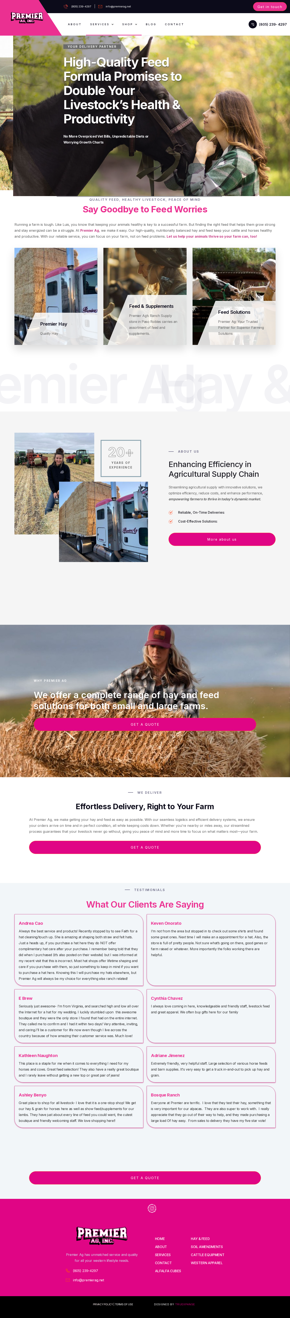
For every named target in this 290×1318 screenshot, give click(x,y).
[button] (102, 24)
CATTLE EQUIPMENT (207, 1255)
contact (174, 24)
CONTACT (163, 1263)
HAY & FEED (200, 1239)
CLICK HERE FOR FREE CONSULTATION (110, 161)
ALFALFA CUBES (168, 1271)
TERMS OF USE (124, 1304)
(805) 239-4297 (81, 6)
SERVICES (163, 1255)
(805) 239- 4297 (273, 24)
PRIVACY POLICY (103, 1304)
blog (151, 24)
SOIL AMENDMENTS (207, 1247)
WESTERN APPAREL (207, 1263)
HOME (160, 1239)
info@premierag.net (118, 6)
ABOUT (75, 24)
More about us (222, 539)
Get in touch (270, 7)
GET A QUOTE (145, 724)
